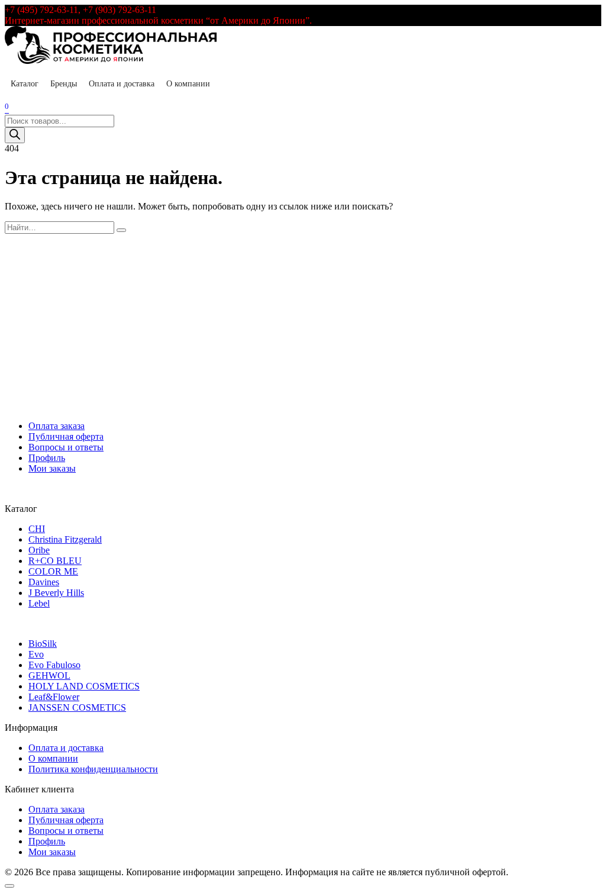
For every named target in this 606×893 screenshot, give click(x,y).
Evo (36, 654)
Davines (43, 582)
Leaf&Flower (53, 697)
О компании (188, 83)
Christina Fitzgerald (65, 539)
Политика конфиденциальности (93, 769)
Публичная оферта (66, 436)
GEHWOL (49, 675)
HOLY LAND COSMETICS (84, 686)
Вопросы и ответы (66, 447)
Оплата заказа (56, 426)
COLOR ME (53, 571)
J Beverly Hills (56, 593)
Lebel (39, 603)
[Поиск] (15, 135)
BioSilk (42, 644)
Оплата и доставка (121, 83)
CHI (36, 529)
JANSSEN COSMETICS (77, 707)
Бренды (63, 83)
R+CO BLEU (55, 561)
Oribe (39, 550)
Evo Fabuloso (54, 665)
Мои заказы (52, 468)
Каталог (24, 83)
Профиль (46, 458)
